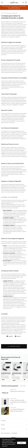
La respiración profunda (6, 63)
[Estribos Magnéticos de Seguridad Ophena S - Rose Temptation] (4, 379)
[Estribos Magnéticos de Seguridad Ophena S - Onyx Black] (2, 379)
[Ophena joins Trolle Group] (5, 393)
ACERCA (3, 420)
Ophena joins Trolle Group (17, 391)
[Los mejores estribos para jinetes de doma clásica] (5, 411)
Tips (4, 13)
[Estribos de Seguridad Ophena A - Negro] (24, 379)
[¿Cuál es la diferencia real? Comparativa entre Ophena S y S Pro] (5, 402)
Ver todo (23, 385)
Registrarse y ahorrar (9, 433)
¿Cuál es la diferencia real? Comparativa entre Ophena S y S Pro (18, 402)
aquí (26, 156)
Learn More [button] (4, 446)
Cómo (2, 13)
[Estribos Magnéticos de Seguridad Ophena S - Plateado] (1, 379)
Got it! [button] (21, 442)
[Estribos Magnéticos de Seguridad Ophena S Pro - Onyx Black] (13, 380)
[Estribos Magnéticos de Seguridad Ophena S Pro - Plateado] (12, 380)
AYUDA (3, 428)
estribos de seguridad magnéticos (9, 204)
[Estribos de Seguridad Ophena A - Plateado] (23, 379)
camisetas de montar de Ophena (10, 297)
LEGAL (3, 424)
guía (15, 293)
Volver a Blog (15, 346)
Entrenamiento (8, 13)
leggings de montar (19, 281)
